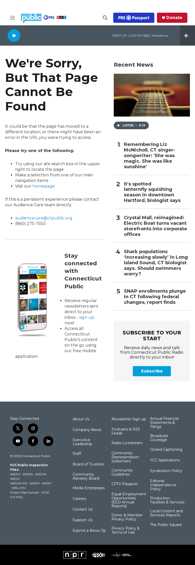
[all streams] (187, 35)
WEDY (15, 479)
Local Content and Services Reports (166, 513)
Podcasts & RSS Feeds (125, 431)
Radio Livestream (127, 443)
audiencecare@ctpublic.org (43, 218)
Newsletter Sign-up (128, 419)
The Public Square (166, 525)
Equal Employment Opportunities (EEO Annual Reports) (128, 500)
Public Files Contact (24, 492)
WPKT (46, 483)
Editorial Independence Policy (163, 485)
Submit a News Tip (89, 531)
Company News (87, 430)
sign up (86, 317)
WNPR (34, 483)
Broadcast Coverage (159, 438)
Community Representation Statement (125, 457)
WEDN (28, 474)
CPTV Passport (124, 484)
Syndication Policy (166, 471)
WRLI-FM (19, 488)
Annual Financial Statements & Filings (164, 423)
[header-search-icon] (105, 17)
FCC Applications (165, 460)
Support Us (82, 520)
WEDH (15, 474)
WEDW (40, 474)
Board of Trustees (88, 464)
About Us (81, 419)
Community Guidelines (122, 472)
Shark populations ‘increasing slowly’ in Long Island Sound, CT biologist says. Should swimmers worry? (156, 263)
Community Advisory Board (86, 477)
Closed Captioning (166, 450)
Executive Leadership (82, 442)
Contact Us (82, 509)
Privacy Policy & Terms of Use (125, 530)
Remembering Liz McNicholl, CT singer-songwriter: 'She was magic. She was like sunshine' (149, 156)
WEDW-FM (18, 483)
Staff (77, 454)
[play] (14, 35)
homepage (43, 186)
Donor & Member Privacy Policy (127, 517)
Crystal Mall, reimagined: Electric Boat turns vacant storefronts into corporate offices (155, 226)
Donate (174, 17)
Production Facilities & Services (167, 500)
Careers (79, 499)
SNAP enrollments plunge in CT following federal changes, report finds (155, 297)
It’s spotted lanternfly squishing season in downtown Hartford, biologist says (152, 192)
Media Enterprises (89, 488)
